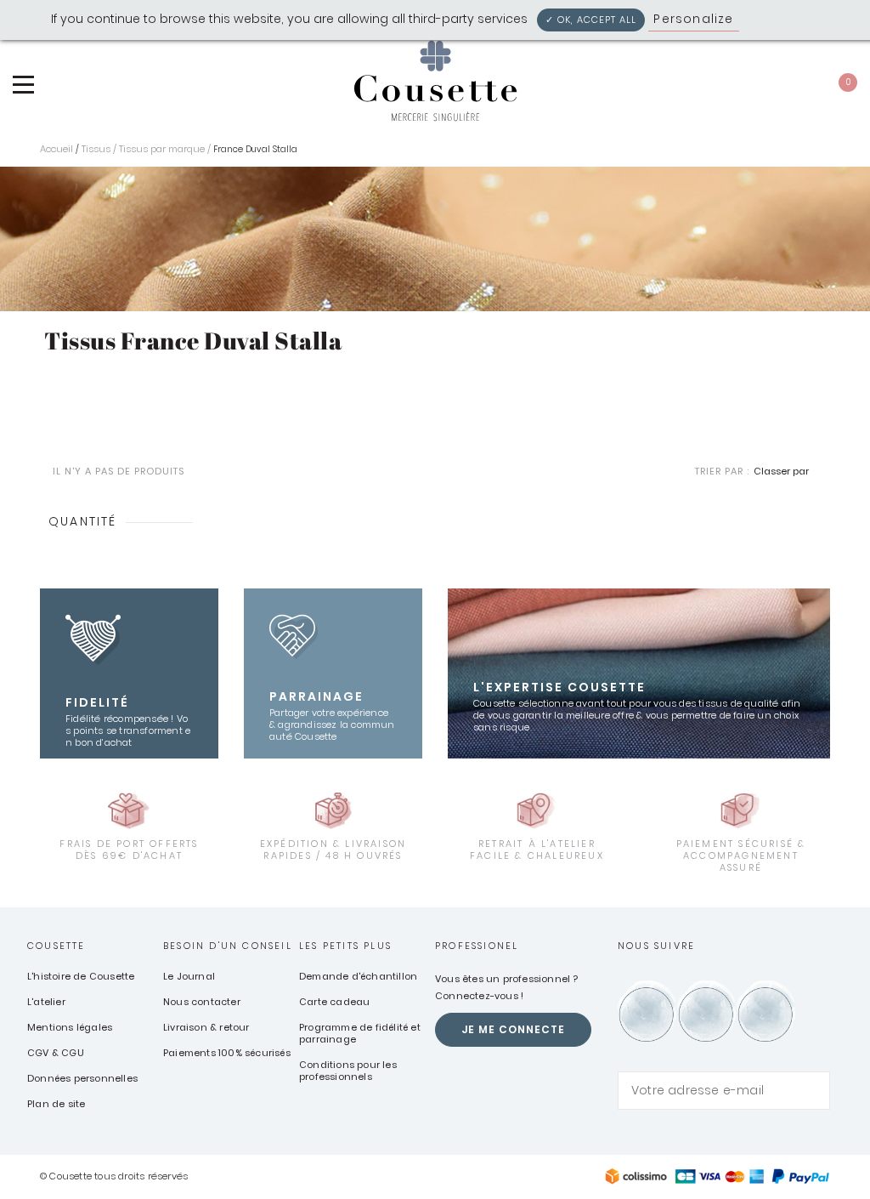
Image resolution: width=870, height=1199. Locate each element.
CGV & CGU (55, 1053)
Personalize (693, 18)
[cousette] (434, 80)
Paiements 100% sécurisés (227, 1053)
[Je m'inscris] (813, 1090)
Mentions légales (69, 1027)
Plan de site (56, 1104)
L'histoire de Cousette (80, 976)
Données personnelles (82, 1078)
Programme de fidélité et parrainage (360, 1033)
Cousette (56, 945)
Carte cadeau (334, 1002)
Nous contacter (201, 1002)
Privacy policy (789, 18)
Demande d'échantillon (358, 976)
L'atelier (46, 1002)
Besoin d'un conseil (227, 945)
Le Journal (189, 976)
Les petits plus (345, 945)
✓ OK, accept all (590, 19)
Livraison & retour (206, 1027)
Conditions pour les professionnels (348, 1071)
